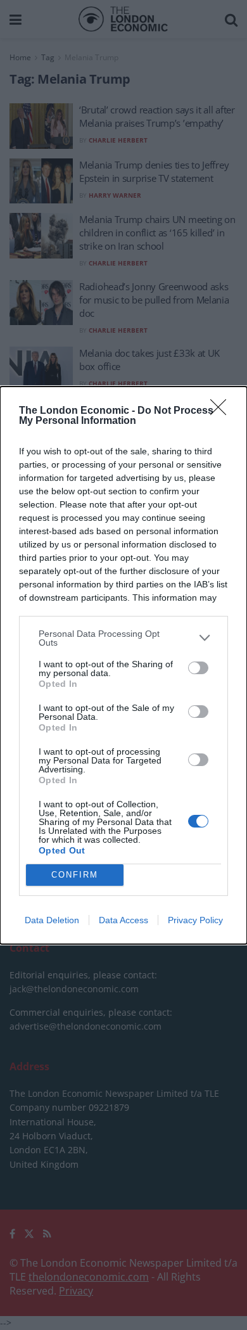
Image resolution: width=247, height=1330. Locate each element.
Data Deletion (52, 920)
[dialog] (123, 665)
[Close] (222, 411)
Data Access (123, 920)
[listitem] (123, 638)
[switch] (198, 668)
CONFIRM (74, 874)
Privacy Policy (195, 920)
